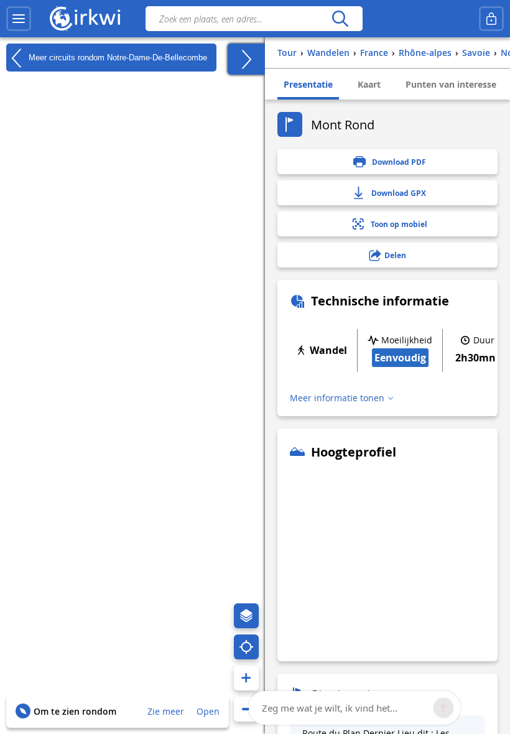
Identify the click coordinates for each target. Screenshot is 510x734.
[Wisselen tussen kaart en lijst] (246, 59)
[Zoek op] (340, 19)
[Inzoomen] (246, 678)
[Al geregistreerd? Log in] (491, 18)
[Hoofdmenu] (18, 18)
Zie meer (165, 711)
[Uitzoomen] (246, 709)
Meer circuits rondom (116, 57)
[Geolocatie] (246, 646)
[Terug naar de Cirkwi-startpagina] (85, 18)
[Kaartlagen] (246, 615)
